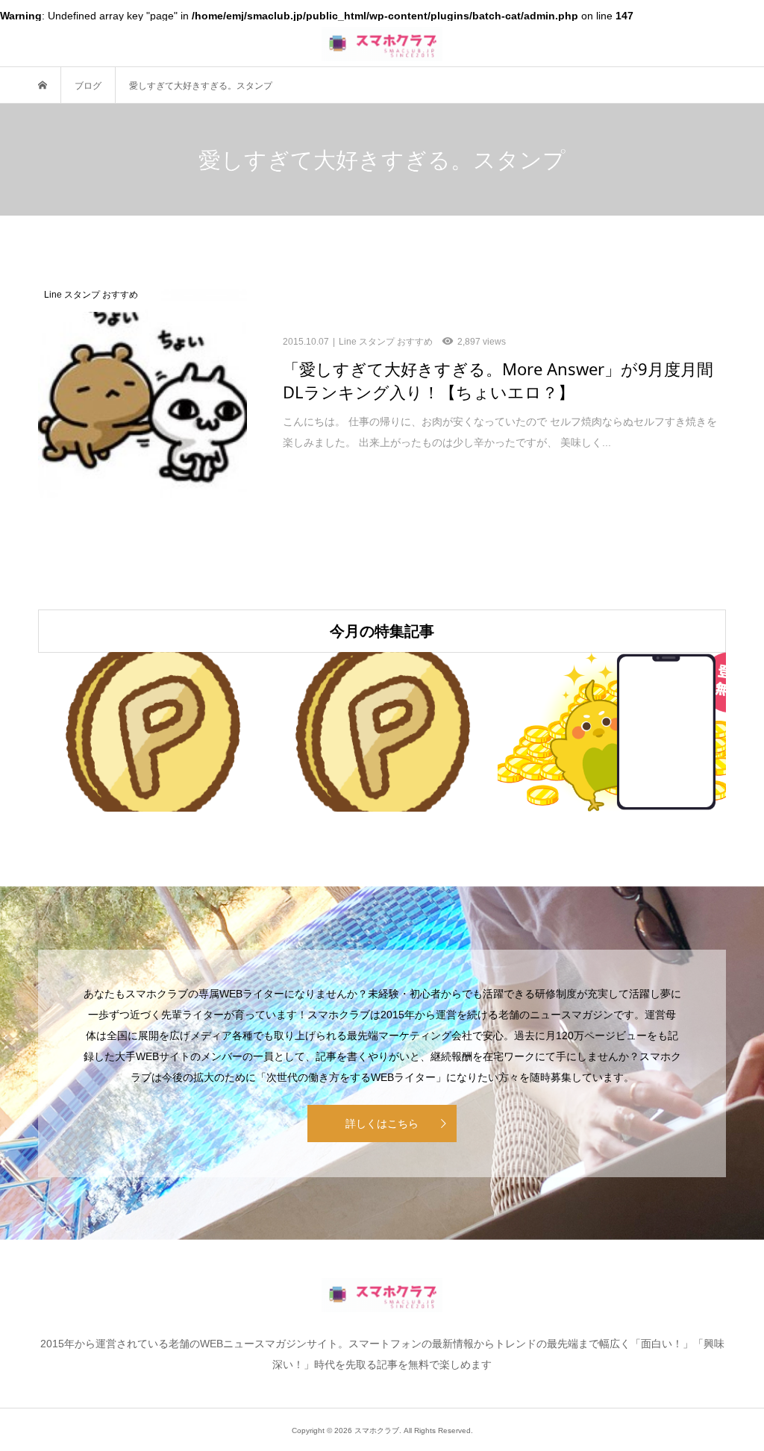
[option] (153, 732)
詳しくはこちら (382, 1123)
